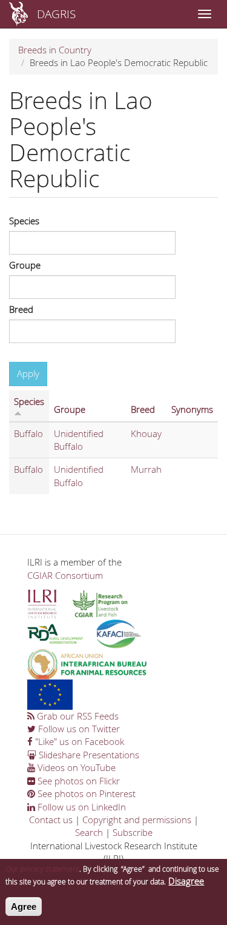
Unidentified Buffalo (79, 439)
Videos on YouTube (75, 767)
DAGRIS (56, 13)
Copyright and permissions (136, 819)
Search (89, 832)
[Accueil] (18, 14)
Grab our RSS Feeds (77, 716)
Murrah (146, 469)
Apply (28, 373)
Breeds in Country (54, 50)
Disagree (186, 881)
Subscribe (133, 832)
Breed (21, 309)
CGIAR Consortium (65, 575)
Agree (23, 906)
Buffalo (28, 433)
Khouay (146, 433)
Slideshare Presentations (87, 755)
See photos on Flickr (77, 781)
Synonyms (192, 409)
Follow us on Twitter (78, 729)
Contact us (51, 819)
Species (24, 221)
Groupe (25, 265)
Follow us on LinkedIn (80, 807)
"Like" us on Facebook (78, 741)
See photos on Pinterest (85, 793)
